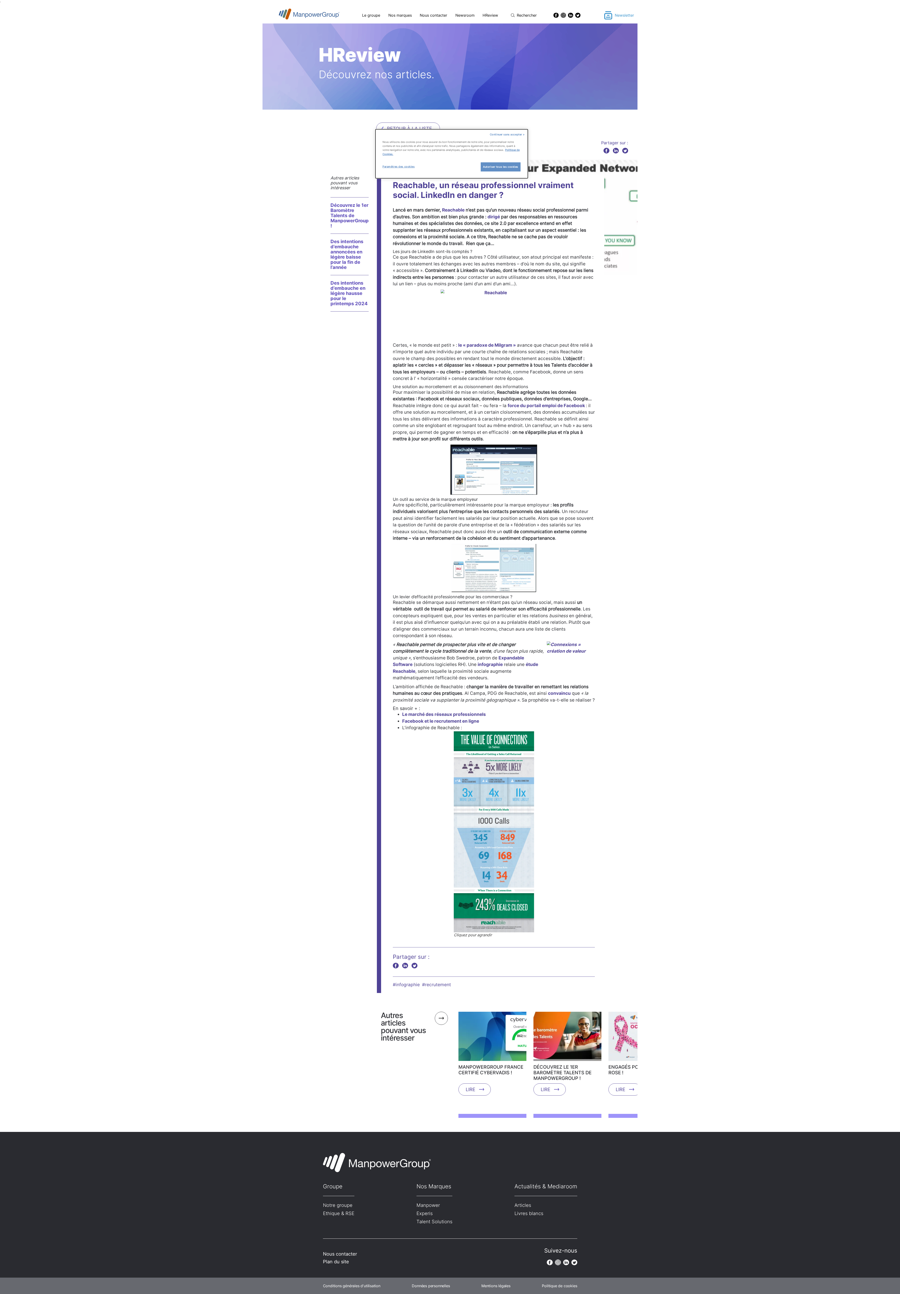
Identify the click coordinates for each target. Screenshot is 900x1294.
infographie (490, 664)
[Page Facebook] (556, 15)
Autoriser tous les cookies (500, 166)
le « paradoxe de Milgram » (487, 345)
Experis (424, 1213)
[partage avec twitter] (625, 150)
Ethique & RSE (338, 1213)
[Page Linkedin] (570, 15)
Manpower (428, 1205)
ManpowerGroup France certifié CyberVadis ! (490, 1069)
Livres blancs (528, 1213)
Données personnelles (431, 1285)
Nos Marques (433, 1186)
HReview (490, 15)
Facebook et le (440, 721)
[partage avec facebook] (606, 150)
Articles (522, 1205)
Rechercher (527, 15)
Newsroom (465, 15)
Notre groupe (337, 1205)
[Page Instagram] (563, 15)
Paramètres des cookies (398, 166)
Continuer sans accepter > (507, 134)
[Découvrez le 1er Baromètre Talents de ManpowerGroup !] (567, 1038)
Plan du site (336, 1261)
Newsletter (624, 15)
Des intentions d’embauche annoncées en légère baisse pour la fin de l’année (346, 254)
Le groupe (371, 15)
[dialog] (451, 153)
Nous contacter (433, 15)
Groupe (332, 1186)
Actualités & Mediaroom (545, 1186)
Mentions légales (495, 1285)
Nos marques (400, 15)
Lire (470, 1089)
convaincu (559, 693)
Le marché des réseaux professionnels (444, 714)
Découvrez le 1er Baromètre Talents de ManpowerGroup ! (349, 215)
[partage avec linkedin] (616, 150)
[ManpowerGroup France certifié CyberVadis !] (492, 1038)
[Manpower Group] (320, 15)
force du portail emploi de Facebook (547, 405)
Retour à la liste (409, 128)
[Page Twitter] (578, 15)
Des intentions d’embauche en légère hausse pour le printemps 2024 (349, 293)
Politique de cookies (559, 1285)
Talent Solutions (434, 1221)
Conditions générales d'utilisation (351, 1285)
